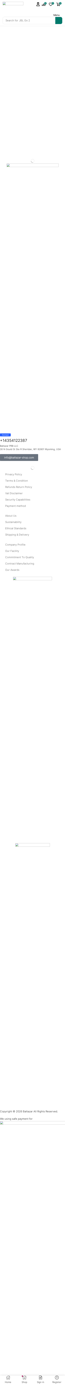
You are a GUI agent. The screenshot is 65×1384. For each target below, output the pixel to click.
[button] (38, 4)
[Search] (58, 20)
